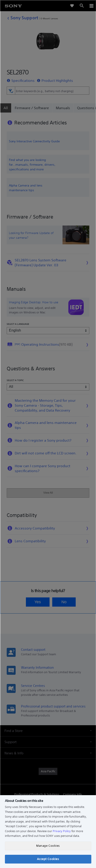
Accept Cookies (48, 859)
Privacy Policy (62, 831)
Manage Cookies (48, 846)
